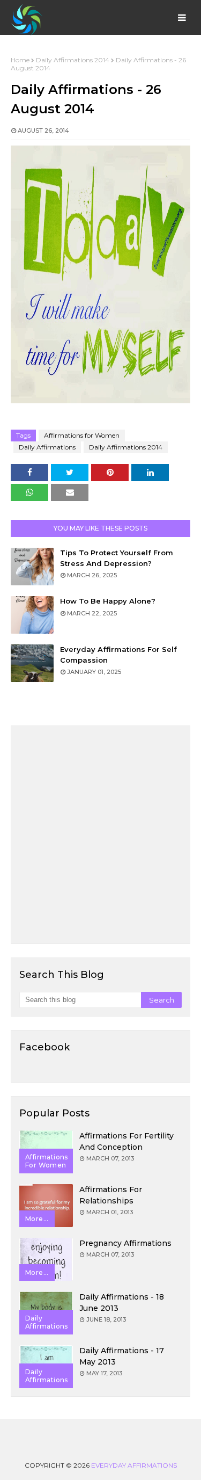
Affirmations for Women (82, 435)
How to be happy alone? (107, 601)
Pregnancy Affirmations (125, 1243)
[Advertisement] (100, 834)
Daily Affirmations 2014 (72, 60)
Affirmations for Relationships (110, 1195)
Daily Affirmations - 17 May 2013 (121, 1356)
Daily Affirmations (47, 447)
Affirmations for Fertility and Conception (126, 1141)
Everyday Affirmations (134, 1465)
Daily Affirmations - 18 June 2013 (121, 1302)
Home (20, 60)
